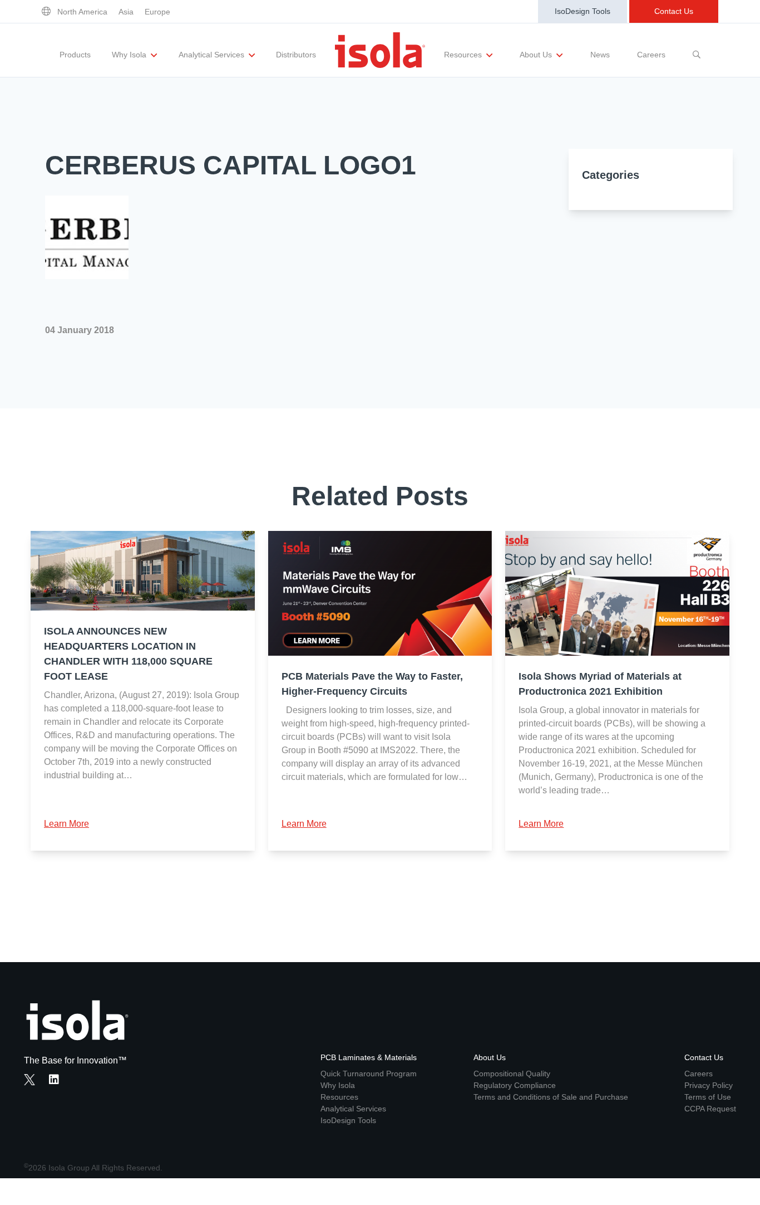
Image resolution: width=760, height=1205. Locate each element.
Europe (157, 11)
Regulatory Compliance (514, 1085)
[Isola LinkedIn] (57, 1080)
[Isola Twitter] (29, 1079)
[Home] (380, 50)
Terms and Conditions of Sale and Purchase (550, 1096)
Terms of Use (707, 1096)
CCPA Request (710, 1108)
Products (75, 54)
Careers (651, 54)
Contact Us (673, 11)
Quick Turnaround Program (368, 1073)
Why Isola (130, 54)
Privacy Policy (708, 1085)
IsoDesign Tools (582, 11)
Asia (126, 11)
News (600, 54)
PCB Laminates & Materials (368, 1057)
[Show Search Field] (696, 50)
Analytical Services (212, 54)
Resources (464, 54)
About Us (537, 54)
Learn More (66, 823)
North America (82, 11)
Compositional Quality (511, 1073)
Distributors (296, 54)
